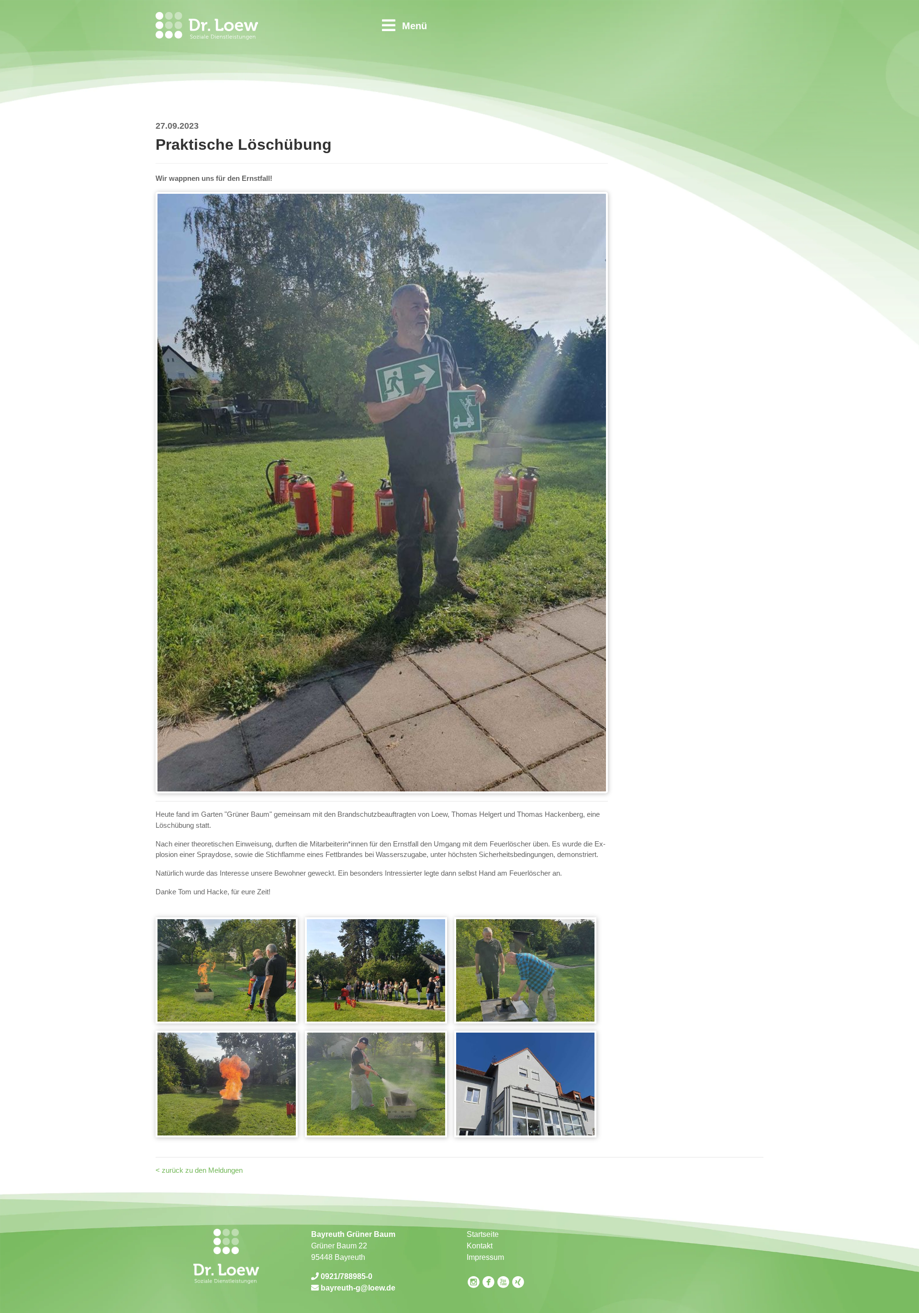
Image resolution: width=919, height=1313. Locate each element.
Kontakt (480, 1246)
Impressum (485, 1257)
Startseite (483, 1234)
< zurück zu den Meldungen (199, 1170)
